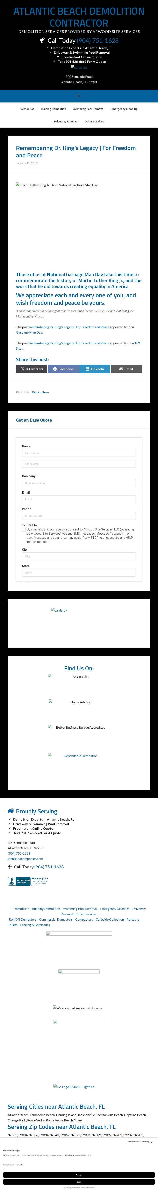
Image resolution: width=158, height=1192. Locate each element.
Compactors (84, 919)
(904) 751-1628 (98, 40)
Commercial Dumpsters (56, 919)
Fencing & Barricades (35, 925)
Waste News (40, 392)
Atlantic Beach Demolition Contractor (79, 16)
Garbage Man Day (29, 332)
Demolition (21, 909)
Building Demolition (46, 909)
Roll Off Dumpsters (22, 919)
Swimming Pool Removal (80, 909)
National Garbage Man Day (75, 274)
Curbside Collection (110, 919)
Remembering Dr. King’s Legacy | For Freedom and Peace (69, 327)
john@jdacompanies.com (25, 859)
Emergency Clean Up (115, 909)
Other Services (86, 914)
